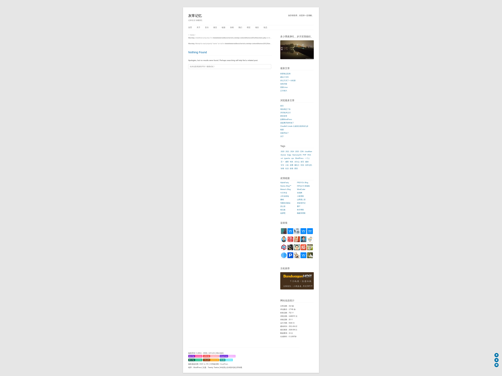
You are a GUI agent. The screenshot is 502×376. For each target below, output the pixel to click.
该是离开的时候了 (287, 123)
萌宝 (248, 27)
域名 (291, 162)
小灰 (287, 165)
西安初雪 (283, 116)
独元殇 (282, 210)
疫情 (291, 168)
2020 (282, 151)
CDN (302, 151)
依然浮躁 (283, 84)
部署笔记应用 (285, 74)
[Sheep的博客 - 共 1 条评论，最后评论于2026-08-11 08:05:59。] (284, 257)
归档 (232, 27)
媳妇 (307, 162)
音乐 (207, 27)
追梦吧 (282, 213)
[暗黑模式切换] (496, 365)
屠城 (282, 200)
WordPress (299, 158)
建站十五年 (284, 77)
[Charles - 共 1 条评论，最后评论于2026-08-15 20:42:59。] (297, 233)
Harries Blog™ (285, 186)
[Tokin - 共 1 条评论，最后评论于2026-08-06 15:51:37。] (310, 257)
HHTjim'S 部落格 (303, 186)
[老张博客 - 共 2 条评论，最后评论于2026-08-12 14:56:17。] (290, 241)
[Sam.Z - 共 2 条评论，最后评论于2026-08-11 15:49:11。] (297, 250)
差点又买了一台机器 (288, 80)
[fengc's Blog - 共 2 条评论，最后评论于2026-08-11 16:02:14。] (290, 250)
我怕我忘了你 (285, 109)
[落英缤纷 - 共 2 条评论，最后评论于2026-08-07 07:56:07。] (303, 257)
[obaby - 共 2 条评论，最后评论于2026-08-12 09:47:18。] (297, 241)
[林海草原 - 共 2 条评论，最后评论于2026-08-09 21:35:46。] (297, 257)
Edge (289, 155)
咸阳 (287, 162)
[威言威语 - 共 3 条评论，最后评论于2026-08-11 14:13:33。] (303, 250)
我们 (240, 27)
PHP (304, 155)
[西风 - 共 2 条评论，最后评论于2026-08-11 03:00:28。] (290, 257)
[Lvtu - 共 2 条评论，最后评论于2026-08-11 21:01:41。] (310, 241)
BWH (201, 364)
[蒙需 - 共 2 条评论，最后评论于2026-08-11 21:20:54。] (303, 241)
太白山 (297, 162)
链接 (223, 27)
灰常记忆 (195, 16)
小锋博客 (300, 196)
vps (292, 158)
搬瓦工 (297, 165)
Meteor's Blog (285, 189)
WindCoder (301, 189)
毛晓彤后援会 (285, 203)
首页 (190, 27)
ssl (282, 158)
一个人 (307, 158)
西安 (296, 168)
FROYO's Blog (302, 183)
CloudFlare (224, 364)
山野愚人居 (301, 200)
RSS (309, 155)
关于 (198, 27)
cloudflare (308, 151)
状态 (265, 27)
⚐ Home (191, 35)
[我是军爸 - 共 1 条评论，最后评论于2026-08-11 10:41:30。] (310, 250)
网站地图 (219, 353)
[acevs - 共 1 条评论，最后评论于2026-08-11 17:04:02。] (284, 250)
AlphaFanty (284, 183)
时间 (302, 165)
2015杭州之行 (285, 113)
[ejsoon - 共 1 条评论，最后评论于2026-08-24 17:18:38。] (290, 233)
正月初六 (283, 91)
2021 (287, 151)
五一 (282, 162)
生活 (287, 168)
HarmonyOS (297, 155)
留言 (215, 27)
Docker (283, 155)
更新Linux (284, 87)
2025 (297, 151)
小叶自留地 (284, 196)
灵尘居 (282, 206)
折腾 (291, 165)
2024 (292, 151)
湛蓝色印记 (301, 203)
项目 (257, 27)
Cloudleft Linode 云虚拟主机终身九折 (294, 126)
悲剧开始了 (284, 133)
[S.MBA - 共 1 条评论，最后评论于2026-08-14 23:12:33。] (310, 233)
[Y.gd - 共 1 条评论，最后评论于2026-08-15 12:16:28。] (303, 233)
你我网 (299, 193)
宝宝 (282, 165)
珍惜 (282, 168)
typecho (287, 158)
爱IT (298, 206)
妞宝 (302, 162)
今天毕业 (283, 193)
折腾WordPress (286, 119)
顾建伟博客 (301, 213)
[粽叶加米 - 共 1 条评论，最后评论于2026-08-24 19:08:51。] (284, 233)
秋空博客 (300, 210)
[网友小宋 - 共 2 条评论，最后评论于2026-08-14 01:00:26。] (284, 241)
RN (207, 364)
